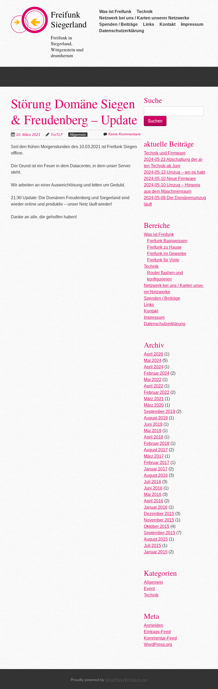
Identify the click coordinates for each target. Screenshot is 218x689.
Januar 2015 (155, 552)
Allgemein (78, 134)
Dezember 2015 (159, 513)
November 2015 (159, 520)
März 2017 (154, 456)
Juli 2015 (152, 545)
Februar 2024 (156, 373)
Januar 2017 (155, 469)
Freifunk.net (137, 680)
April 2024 (153, 367)
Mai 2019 (152, 430)
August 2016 (156, 475)
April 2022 (153, 386)
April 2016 (153, 501)
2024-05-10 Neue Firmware (170, 178)
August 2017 (156, 450)
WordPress (114, 680)
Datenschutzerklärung (121, 30)
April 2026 (153, 354)
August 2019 (156, 418)
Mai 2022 (152, 379)
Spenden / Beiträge (118, 24)
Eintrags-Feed (157, 631)
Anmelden (153, 625)
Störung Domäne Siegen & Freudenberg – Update (74, 111)
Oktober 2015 (156, 526)
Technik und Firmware (165, 153)
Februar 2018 (156, 443)
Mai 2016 (152, 494)
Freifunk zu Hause (164, 247)
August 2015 (156, 539)
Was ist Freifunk (115, 11)
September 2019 (159, 411)
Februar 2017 (156, 462)
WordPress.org (158, 644)
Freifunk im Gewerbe (166, 253)
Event (149, 588)
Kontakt (167, 24)
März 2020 (154, 405)
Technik (145, 11)
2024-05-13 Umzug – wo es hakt (174, 172)
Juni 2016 (153, 488)
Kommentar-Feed (160, 638)
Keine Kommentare (124, 134)
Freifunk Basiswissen (167, 241)
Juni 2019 (153, 424)
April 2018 (153, 437)
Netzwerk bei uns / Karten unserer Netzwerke (144, 18)
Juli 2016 (152, 481)
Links (148, 24)
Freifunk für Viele (163, 260)
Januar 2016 (155, 507)
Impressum (192, 24)
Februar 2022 (156, 392)
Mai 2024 (152, 360)
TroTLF (57, 134)
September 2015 (159, 533)
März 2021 (154, 398)
